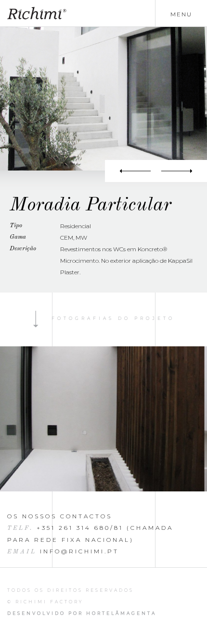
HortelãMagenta (121, 613)
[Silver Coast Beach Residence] (130, 171)
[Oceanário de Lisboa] (181, 171)
